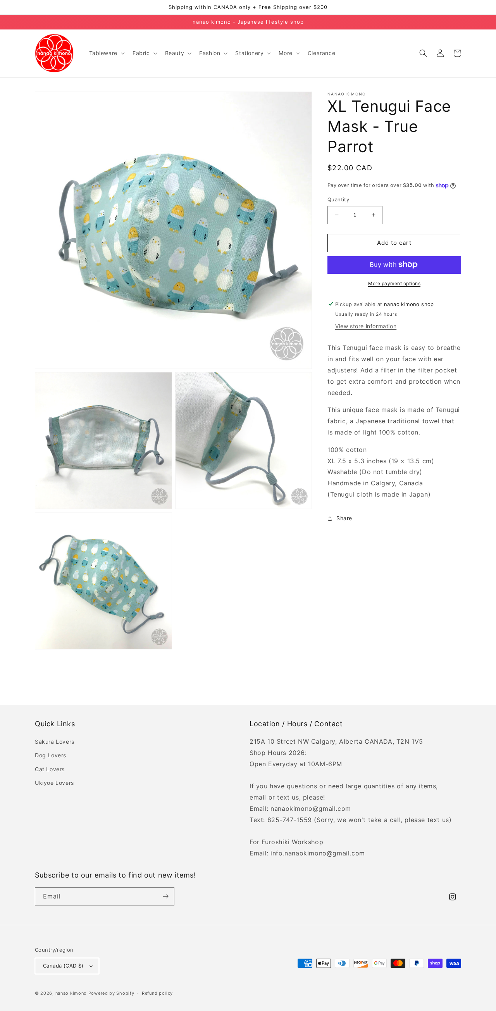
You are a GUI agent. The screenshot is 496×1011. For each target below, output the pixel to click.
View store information (365, 326)
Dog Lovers (50, 755)
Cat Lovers (50, 769)
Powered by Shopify (111, 993)
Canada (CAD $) (63, 966)
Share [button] (344, 518)
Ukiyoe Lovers (54, 782)
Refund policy (157, 993)
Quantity (338, 199)
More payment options (394, 283)
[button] (106, 53)
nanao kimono (71, 993)
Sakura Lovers (54, 741)
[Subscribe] (165, 896)
